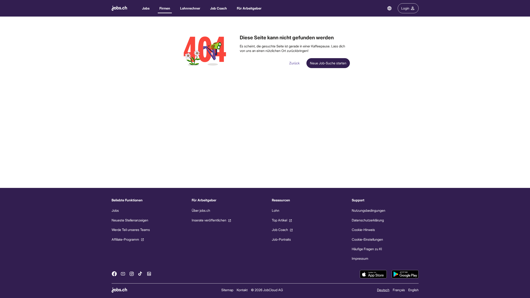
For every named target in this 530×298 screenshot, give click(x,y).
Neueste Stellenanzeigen (130, 220)
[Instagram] (131, 273)
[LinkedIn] (149, 273)
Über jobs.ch (201, 210)
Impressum (360, 258)
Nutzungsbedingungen (368, 210)
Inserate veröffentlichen (209, 220)
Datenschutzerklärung (368, 220)
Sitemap (227, 290)
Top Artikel (279, 220)
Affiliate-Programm (125, 239)
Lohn (275, 210)
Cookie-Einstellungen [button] (367, 239)
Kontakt (241, 290)
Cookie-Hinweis (363, 230)
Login (405, 8)
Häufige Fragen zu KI (367, 249)
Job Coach (218, 8)
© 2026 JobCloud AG (267, 290)
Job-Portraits (281, 239)
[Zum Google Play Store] (405, 274)
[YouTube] (123, 273)
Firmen (164, 8)
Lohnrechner (190, 8)
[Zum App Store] (373, 274)
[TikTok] (140, 273)
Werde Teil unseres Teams (131, 230)
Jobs (145, 8)
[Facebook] (114, 273)
